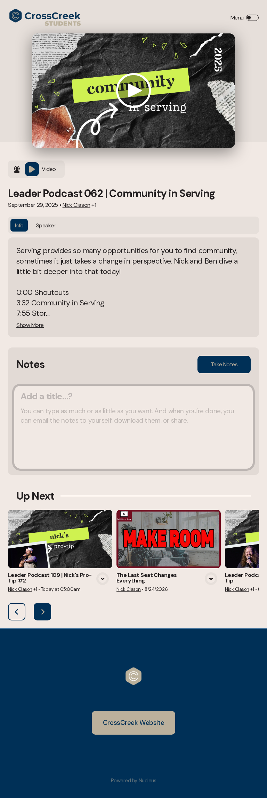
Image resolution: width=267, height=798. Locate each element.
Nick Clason (76, 205)
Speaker (46, 225)
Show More (30, 325)
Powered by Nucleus (133, 780)
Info (19, 225)
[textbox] (133, 427)
